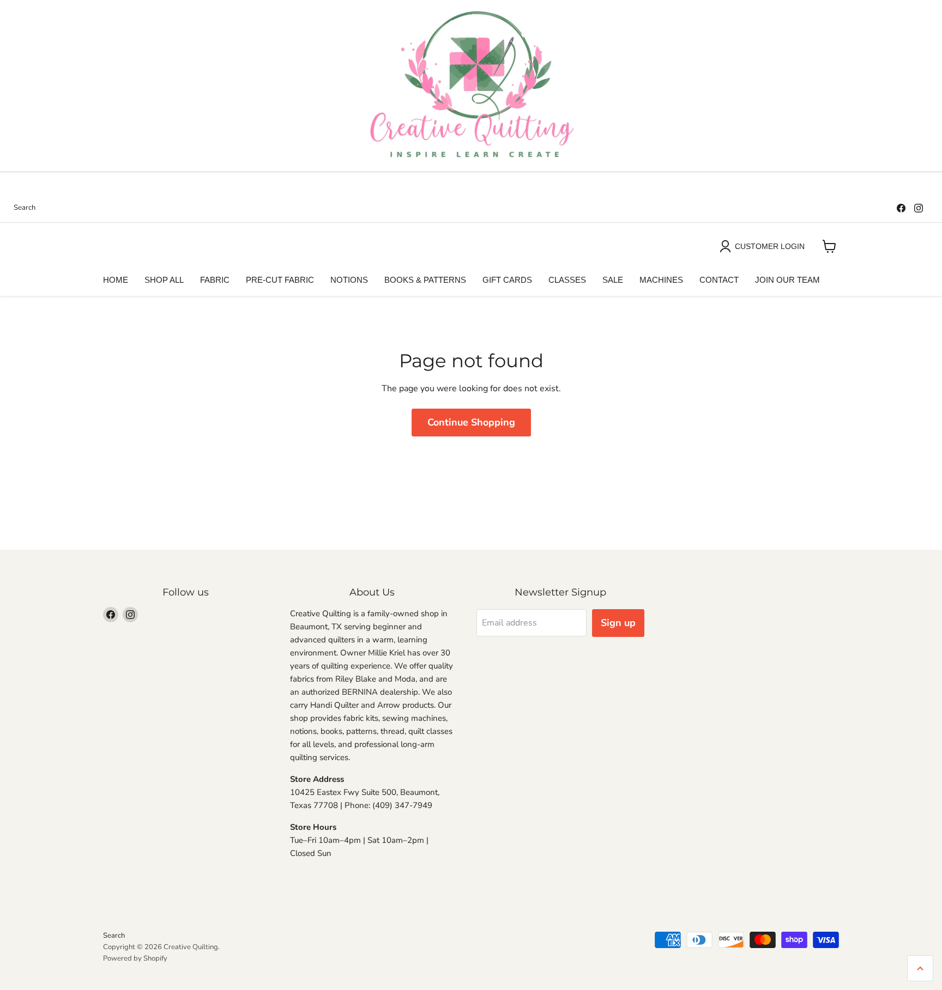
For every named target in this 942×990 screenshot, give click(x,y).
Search (24, 208)
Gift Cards (507, 279)
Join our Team (787, 279)
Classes (567, 279)
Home (115, 279)
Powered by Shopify (135, 958)
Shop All (164, 279)
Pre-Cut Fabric (280, 279)
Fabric (215, 279)
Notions (349, 279)
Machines (661, 279)
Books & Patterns (425, 279)
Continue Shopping (471, 422)
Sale (612, 279)
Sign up (618, 622)
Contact (719, 279)
